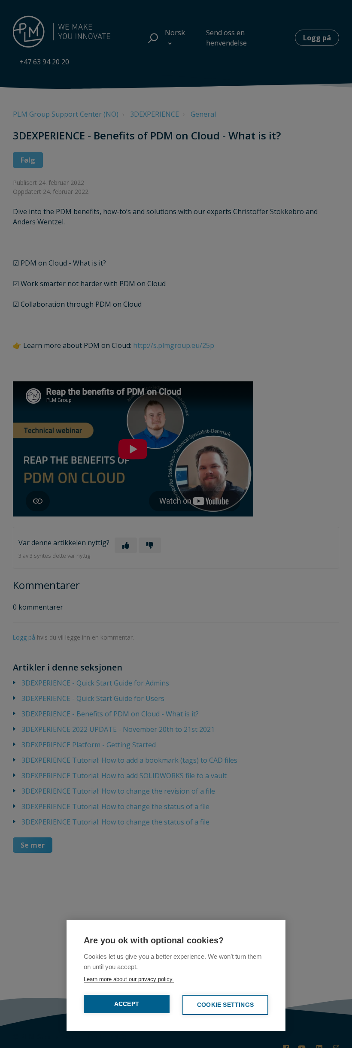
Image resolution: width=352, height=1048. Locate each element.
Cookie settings (225, 1005)
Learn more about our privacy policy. (129, 979)
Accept (126, 1004)
